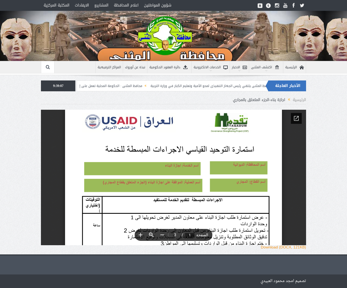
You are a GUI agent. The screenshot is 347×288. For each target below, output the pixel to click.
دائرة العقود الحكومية (164, 67)
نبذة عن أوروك (135, 67)
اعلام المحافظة (126, 5)
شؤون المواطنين (157, 5)
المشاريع (101, 5)
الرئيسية (291, 67)
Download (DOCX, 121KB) (283, 247)
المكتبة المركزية (56, 5)
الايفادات (82, 5)
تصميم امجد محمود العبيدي (283, 281)
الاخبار (236, 67)
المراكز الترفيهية (109, 67)
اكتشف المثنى (261, 67)
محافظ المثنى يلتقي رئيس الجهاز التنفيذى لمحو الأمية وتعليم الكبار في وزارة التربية (229, 86)
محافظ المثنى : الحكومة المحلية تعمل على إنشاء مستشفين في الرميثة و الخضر (103, 86)
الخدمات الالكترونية (207, 67)
